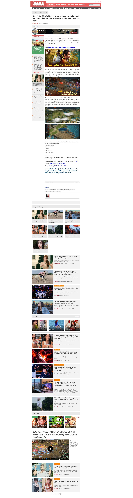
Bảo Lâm (56, 360)
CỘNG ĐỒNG (82, 4)
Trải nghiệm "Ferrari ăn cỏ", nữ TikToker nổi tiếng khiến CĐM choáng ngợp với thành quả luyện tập (65, 273)
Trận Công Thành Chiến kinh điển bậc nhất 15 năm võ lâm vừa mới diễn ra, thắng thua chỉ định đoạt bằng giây (55, 434)
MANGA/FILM (71, 4)
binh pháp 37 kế (53, 189)
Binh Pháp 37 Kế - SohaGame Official (58, 165)
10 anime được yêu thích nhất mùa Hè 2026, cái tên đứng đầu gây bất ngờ (65, 467)
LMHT (45, 8)
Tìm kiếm (99, 5)
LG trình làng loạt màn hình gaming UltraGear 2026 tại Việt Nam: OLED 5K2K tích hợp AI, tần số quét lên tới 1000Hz (65, 384)
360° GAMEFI (97, 8)
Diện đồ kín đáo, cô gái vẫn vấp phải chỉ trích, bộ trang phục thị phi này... (56, 236)
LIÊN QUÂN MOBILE (53, 8)
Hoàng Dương (57, 263)
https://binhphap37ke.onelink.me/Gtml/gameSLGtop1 (62, 47)
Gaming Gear (62, 394)
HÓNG (76, 4)
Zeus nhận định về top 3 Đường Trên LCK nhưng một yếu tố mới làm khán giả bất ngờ (65, 368)
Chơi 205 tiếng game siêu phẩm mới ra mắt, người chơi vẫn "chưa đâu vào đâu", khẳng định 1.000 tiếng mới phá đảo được (38, 90)
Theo (62, 182)
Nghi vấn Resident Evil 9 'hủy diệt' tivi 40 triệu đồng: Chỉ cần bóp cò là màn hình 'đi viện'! (38, 97)
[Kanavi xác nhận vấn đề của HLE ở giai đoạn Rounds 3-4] (42, 292)
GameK (35, 12)
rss (100, 1)
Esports (60, 295)
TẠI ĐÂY (75, 161)
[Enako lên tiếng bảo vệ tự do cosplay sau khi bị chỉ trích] (42, 485)
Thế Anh (56, 281)
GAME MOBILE (51, 4)
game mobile (60, 189)
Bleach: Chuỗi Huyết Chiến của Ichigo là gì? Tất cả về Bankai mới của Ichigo (65, 352)
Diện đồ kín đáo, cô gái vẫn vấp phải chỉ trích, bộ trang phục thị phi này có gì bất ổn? (66, 399)
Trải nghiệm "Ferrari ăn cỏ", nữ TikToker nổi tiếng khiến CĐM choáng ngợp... (55, 221)
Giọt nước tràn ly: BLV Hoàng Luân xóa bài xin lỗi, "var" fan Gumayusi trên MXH (38, 103)
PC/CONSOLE (89, 8)
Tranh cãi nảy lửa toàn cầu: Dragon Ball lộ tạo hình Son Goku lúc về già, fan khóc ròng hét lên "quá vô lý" (38, 117)
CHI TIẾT (74, 32)
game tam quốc (48, 191)
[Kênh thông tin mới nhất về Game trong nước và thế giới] (38, 4)
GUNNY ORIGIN (39, 8)
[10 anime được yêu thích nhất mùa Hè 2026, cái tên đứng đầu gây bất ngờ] (42, 470)
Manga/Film (61, 360)
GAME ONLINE (81, 8)
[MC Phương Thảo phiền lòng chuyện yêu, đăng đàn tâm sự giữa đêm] (72, 214)
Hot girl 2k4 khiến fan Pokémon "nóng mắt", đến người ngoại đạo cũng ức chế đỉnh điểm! (66, 337)
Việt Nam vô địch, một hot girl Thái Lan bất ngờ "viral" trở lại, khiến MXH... (40, 251)
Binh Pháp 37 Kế (44, 30)
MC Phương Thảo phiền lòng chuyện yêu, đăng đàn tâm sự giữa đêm (71, 221)
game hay (72, 189)
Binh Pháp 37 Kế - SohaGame (57, 163)
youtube (98, 1)
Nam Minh (56, 295)
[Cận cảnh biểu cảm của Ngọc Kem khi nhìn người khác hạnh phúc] (38, 78)
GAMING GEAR (72, 8)
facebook (95, 1)
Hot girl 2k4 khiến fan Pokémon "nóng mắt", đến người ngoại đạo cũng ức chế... (39, 236)
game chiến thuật (56, 191)
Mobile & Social (43, 12)
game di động (66, 189)
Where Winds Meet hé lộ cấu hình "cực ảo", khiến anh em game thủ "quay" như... (71, 236)
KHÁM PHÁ (63, 4)
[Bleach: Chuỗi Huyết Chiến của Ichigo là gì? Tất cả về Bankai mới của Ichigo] (42, 356)
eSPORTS (58, 4)
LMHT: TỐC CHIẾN (63, 8)
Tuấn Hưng (56, 394)
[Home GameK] (33, 8)
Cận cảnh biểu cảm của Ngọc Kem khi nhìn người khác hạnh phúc (38, 84)
